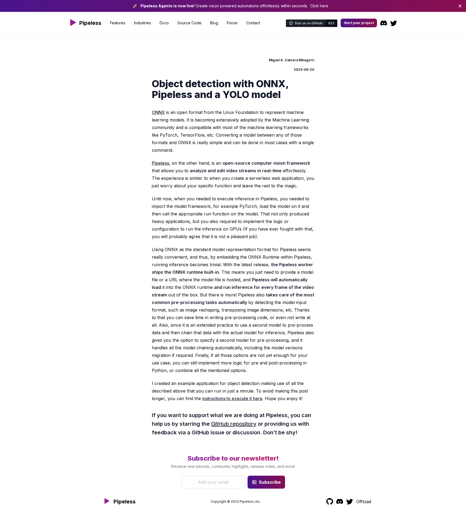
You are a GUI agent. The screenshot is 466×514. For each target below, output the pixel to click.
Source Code (189, 23)
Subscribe (270, 482)
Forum (232, 23)
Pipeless (160, 163)
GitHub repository (233, 424)
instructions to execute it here (232, 398)
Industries (142, 23)
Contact (253, 23)
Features (117, 23)
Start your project (359, 23)
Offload (363, 501)
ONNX (158, 112)
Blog (214, 23)
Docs (164, 23)
